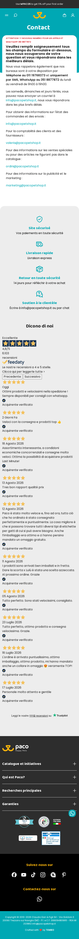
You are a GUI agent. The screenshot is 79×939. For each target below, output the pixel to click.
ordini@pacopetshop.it (22, 166)
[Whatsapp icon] (72, 813)
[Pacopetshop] (14, 874)
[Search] (15, 15)
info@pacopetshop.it (21, 124)
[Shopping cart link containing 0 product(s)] (64, 15)
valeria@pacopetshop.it (23, 143)
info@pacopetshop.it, (21, 100)
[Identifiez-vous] (72, 15)
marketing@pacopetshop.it (26, 185)
